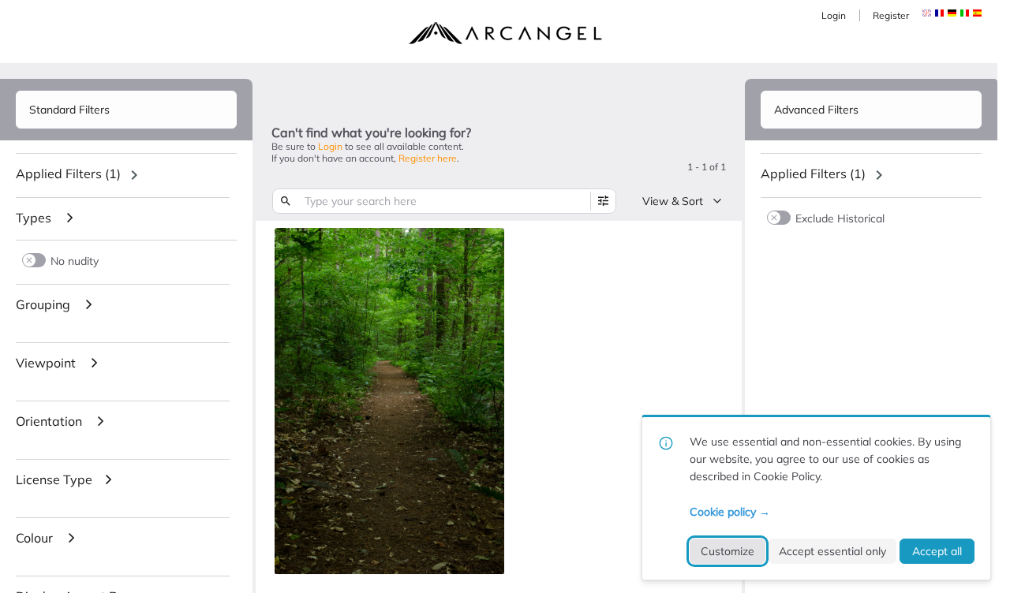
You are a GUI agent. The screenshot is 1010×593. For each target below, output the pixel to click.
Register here (427, 158)
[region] (126, 175)
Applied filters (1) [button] (68, 173)
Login (833, 15)
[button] (939, 13)
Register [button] (891, 15)
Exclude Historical (840, 218)
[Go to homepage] (505, 33)
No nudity (74, 260)
